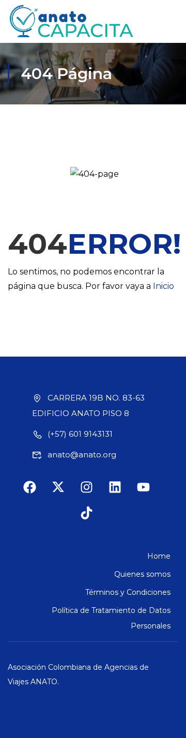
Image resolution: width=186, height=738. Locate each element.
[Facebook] (36, 493)
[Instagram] (93, 493)
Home (159, 556)
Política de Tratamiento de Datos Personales (111, 618)
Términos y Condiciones (128, 592)
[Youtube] (150, 493)
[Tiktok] (93, 519)
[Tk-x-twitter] (65, 493)
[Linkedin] (121, 493)
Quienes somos (142, 574)
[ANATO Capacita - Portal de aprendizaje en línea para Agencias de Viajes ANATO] (72, 21)
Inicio (163, 286)
